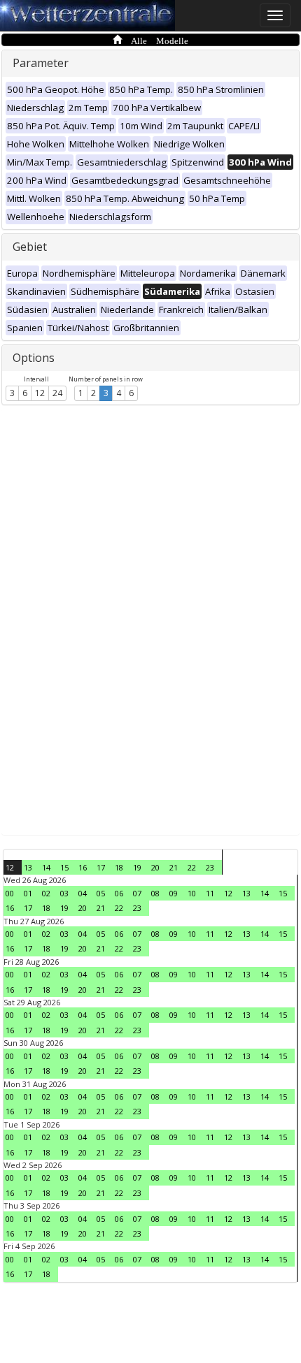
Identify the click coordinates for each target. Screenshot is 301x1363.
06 (119, 893)
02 (46, 893)
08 (155, 893)
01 (28, 893)
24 (57, 393)
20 (155, 867)
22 (192, 867)
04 (82, 893)
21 (173, 867)
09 (173, 893)
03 (64, 893)
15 (64, 867)
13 (28, 867)
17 (101, 867)
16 (82, 867)
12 (40, 393)
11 (210, 893)
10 (192, 893)
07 (137, 893)
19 (137, 867)
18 (119, 867)
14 (46, 867)
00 (10, 893)
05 (101, 893)
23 (210, 867)
